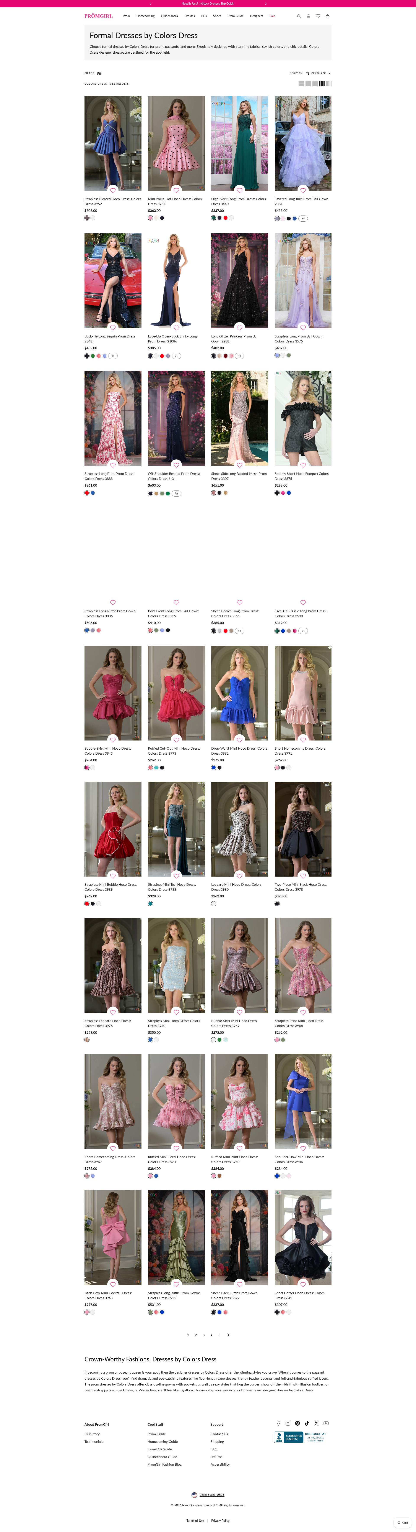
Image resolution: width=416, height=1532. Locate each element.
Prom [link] (126, 16)
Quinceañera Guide (162, 1457)
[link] (308, 16)
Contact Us (219, 1434)
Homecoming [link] (145, 16)
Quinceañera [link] (169, 16)
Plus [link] (204, 16)
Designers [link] (256, 16)
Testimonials (93, 1441)
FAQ (214, 1449)
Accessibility (220, 1464)
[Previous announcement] (150, 3)
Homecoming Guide (163, 1441)
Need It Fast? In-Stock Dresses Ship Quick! (208, 3)
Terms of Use (195, 1520)
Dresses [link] (189, 16)
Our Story (92, 1434)
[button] (299, 16)
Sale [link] (272, 16)
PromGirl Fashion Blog (165, 1464)
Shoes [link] (217, 16)
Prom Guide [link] (236, 16)
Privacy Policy (220, 1520)
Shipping (217, 1441)
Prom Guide (157, 1434)
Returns (216, 1457)
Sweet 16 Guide (160, 1449)
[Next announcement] (265, 3)
